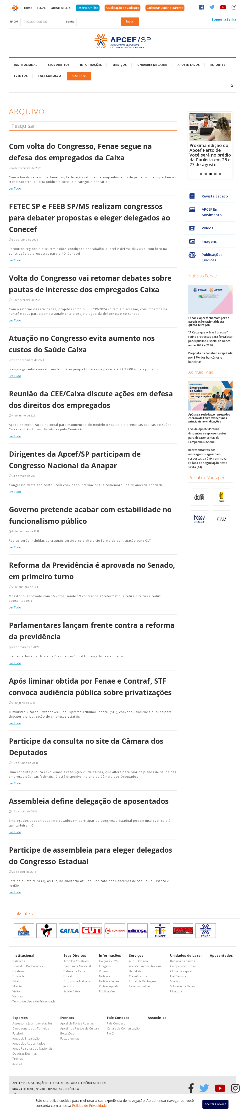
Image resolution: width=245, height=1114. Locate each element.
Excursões (67, 1033)
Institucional (25, 65)
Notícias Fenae (202, 276)
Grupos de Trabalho (77, 981)
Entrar (130, 21)
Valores (17, 996)
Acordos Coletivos (76, 961)
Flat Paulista (178, 976)
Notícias (104, 976)
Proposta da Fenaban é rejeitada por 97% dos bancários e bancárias (210, 357)
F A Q (110, 1033)
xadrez (17, 1064)
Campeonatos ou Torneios (30, 1028)
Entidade (18, 976)
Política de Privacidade (89, 1105)
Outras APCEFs (61, 8)
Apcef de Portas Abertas (77, 1023)
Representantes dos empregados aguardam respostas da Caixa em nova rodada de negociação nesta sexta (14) (207, 458)
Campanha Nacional (77, 966)
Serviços (119, 65)
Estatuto (17, 981)
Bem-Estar (136, 971)
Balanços (18, 961)
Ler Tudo (15, 188)
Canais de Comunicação (123, 1028)
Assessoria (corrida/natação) (32, 1023)
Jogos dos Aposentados (28, 1043)
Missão (17, 986)
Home (28, 8)
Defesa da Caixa (74, 971)
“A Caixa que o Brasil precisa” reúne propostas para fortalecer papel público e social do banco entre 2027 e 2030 (210, 338)
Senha (70, 21)
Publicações (107, 991)
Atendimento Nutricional (145, 966)
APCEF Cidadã (138, 961)
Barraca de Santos (182, 961)
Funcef (67, 976)
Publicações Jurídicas (212, 257)
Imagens (209, 241)
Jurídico (68, 986)
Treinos (17, 1059)
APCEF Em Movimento (212, 212)
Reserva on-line (139, 986)
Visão (16, 991)
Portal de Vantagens (208, 477)
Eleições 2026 (108, 961)
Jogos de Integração (26, 1038)
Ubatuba (176, 991)
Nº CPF (14, 21)
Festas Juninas (69, 1038)
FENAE (41, 8)
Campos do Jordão (183, 966)
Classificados (138, 976)
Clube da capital (181, 971)
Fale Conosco (49, 76)
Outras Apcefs (108, 986)
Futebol (17, 1033)
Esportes (217, 65)
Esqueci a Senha (224, 19)
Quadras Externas (24, 1054)
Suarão (175, 981)
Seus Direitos (58, 65)
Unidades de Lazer (152, 65)
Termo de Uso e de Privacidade (34, 1001)
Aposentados (189, 65)
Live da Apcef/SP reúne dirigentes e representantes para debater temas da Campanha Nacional (207, 435)
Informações (91, 65)
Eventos (21, 76)
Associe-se (79, 76)
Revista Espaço (215, 196)
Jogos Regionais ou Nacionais (32, 1048)
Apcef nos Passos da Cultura (79, 1028)
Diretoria (18, 971)
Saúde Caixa (71, 991)
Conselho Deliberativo (27, 966)
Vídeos (207, 227)
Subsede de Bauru (182, 986)
